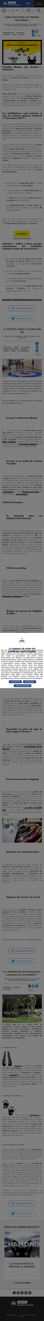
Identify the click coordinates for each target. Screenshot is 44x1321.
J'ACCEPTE (15, 681)
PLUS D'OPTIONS (22, 685)
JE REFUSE (29, 681)
